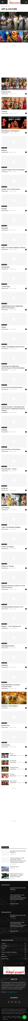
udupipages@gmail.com (12, 992)
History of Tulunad (7, 566)
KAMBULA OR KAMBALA (9, 706)
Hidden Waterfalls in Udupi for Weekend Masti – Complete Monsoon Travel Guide (17, 875)
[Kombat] (14, 200)
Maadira (4, 150)
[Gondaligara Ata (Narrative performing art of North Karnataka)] (14, 358)
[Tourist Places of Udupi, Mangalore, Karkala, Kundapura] (14, 970)
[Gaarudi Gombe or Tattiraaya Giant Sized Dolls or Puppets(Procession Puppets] (14, 399)
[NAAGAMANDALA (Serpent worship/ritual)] (14, 676)
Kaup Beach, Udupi (14, 866)
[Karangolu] (14, 220)
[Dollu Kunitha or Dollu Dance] (14, 441)
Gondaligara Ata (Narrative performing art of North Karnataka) (12, 367)
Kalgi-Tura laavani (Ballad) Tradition (13, 247)
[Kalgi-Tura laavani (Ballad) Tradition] (14, 239)
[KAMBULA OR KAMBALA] (14, 698)
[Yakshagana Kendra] (14, 638)
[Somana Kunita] (5, 782)
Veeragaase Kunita (14, 767)
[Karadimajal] (14, 259)
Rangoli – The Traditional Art (11, 626)
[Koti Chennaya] (11, 36)
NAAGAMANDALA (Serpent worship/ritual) (10, 685)
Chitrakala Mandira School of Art (12, 607)
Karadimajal (5, 267)
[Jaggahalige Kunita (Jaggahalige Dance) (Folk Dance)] (14, 298)
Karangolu (4, 228)
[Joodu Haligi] (14, 278)
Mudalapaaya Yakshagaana (10, 131)
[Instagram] (12, 1002)
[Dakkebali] (14, 657)
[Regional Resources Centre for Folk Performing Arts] (14, 577)
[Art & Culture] (14, 737)
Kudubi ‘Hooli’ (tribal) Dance (10, 189)
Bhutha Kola (5, 725)
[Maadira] (14, 142)
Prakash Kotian (4, 93)
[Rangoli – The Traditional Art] (14, 618)
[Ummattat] (5, 775)
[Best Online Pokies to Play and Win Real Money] (5, 853)
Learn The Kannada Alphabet (10, 527)
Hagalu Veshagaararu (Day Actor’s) (12, 347)
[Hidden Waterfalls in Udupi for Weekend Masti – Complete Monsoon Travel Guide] (5, 876)
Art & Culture (4, 24)
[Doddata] (14, 422)
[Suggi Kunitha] (14, 84)
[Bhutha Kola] (14, 717)
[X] (19, 1002)
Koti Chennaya (13, 760)
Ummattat (12, 774)
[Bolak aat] (14, 480)
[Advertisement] (14, 60)
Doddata (4, 430)
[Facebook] (8, 1002)
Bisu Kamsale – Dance (8, 469)
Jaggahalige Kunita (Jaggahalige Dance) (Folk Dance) (12, 307)
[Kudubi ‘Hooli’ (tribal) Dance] (14, 181)
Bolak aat (4, 488)
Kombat (4, 209)
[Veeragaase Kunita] (5, 769)
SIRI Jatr (11, 753)
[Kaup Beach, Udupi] (5, 868)
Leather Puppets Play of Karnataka (12, 170)
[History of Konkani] (14, 538)
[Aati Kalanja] (14, 499)
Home (2, 6)
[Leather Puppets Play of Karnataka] (14, 161)
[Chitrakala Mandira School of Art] (14, 599)
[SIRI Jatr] (14, 21)
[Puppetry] (14, 103)
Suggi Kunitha (6, 92)
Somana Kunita (13, 781)
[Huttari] (14, 319)
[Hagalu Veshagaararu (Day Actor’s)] (14, 338)
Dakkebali (4, 665)
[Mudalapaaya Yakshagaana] (14, 122)
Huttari (3, 327)
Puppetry (4, 111)
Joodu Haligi (5, 286)
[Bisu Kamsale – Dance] (14, 461)
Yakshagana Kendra (7, 646)
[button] (24, 1017)
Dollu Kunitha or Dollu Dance (10, 449)
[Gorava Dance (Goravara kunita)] (14, 379)
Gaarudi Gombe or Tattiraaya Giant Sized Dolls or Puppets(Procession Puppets (13, 408)
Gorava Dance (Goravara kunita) (11, 387)
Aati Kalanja (5, 508)
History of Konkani (7, 547)
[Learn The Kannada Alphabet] (14, 519)
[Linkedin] (15, 1002)
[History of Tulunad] (14, 558)
